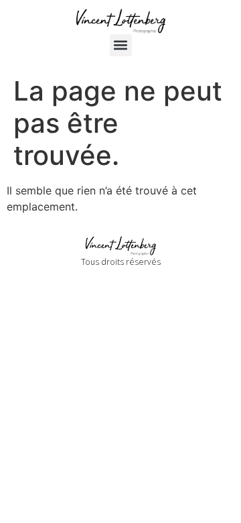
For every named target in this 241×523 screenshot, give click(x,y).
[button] (121, 45)
